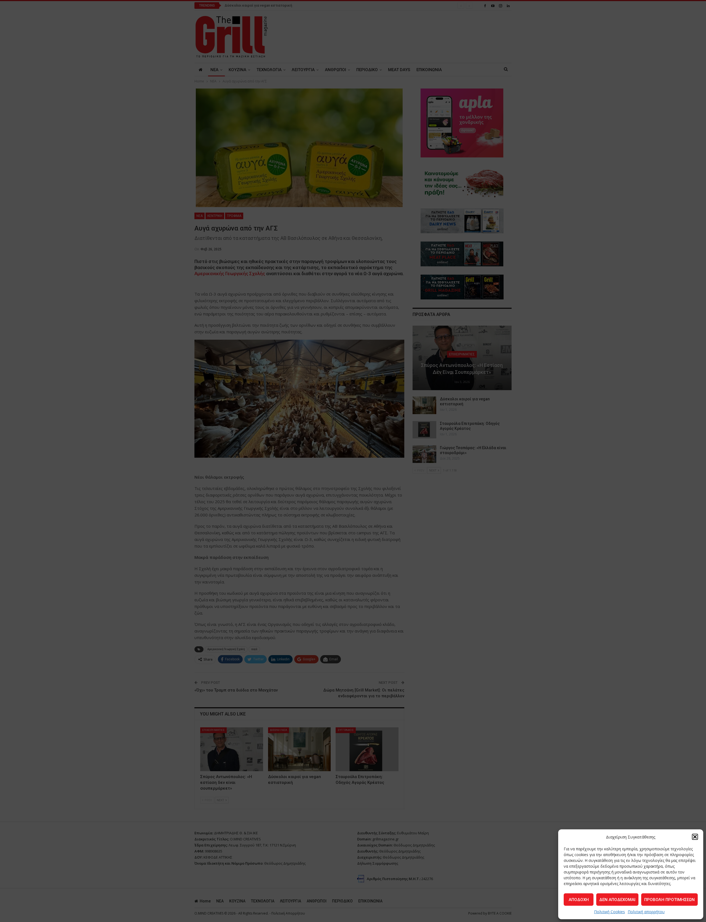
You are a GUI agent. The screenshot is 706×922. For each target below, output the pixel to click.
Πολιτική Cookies (609, 911)
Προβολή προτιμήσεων (669, 899)
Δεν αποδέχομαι (617, 899)
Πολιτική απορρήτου (646, 911)
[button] (695, 837)
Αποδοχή (579, 899)
